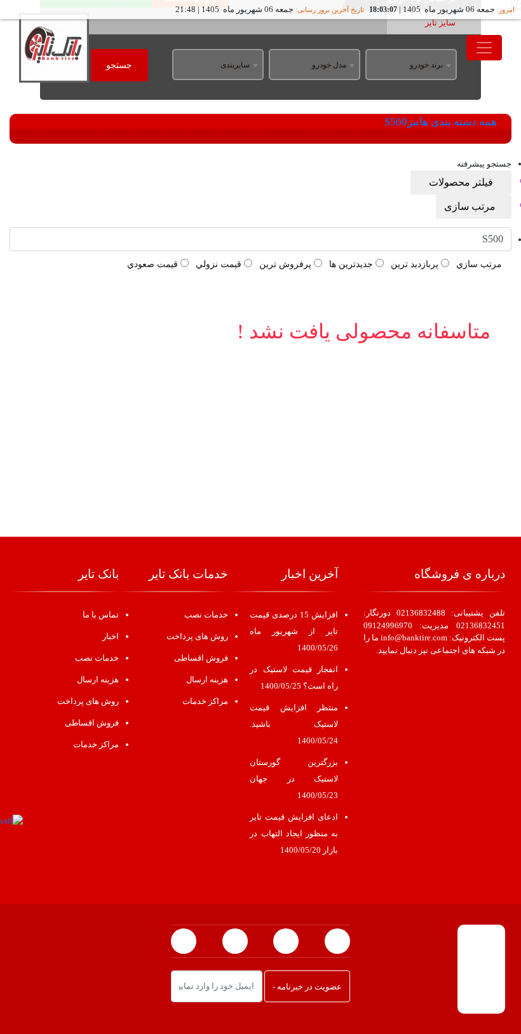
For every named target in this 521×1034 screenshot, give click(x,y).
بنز (413, 122)
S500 (395, 122)
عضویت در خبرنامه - (307, 986)
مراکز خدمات (205, 701)
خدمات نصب (206, 614)
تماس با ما (101, 614)
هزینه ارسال (207, 679)
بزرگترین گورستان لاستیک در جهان (293, 778)
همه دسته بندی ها (458, 122)
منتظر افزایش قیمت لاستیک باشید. (293, 724)
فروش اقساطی (201, 658)
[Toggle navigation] (484, 47)
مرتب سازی (470, 206)
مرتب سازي (479, 264)
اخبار (110, 636)
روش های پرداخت (197, 636)
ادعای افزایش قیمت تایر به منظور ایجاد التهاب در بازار (293, 833)
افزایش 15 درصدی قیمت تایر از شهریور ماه (293, 631)
